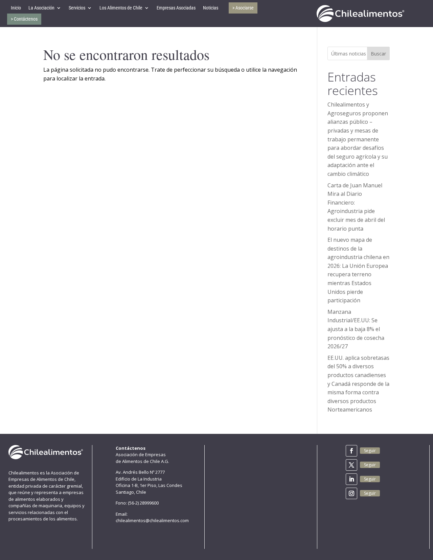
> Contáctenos (24, 19)
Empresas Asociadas (176, 7)
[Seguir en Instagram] (351, 493)
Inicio (16, 7)
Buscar (378, 53)
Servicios (77, 7)
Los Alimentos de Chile (120, 7)
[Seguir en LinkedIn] (351, 479)
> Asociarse (243, 7)
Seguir (370, 450)
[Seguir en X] (351, 465)
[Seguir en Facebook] (351, 451)
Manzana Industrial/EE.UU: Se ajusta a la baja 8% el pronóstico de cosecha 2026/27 (355, 329)
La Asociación (41, 7)
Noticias (210, 7)
